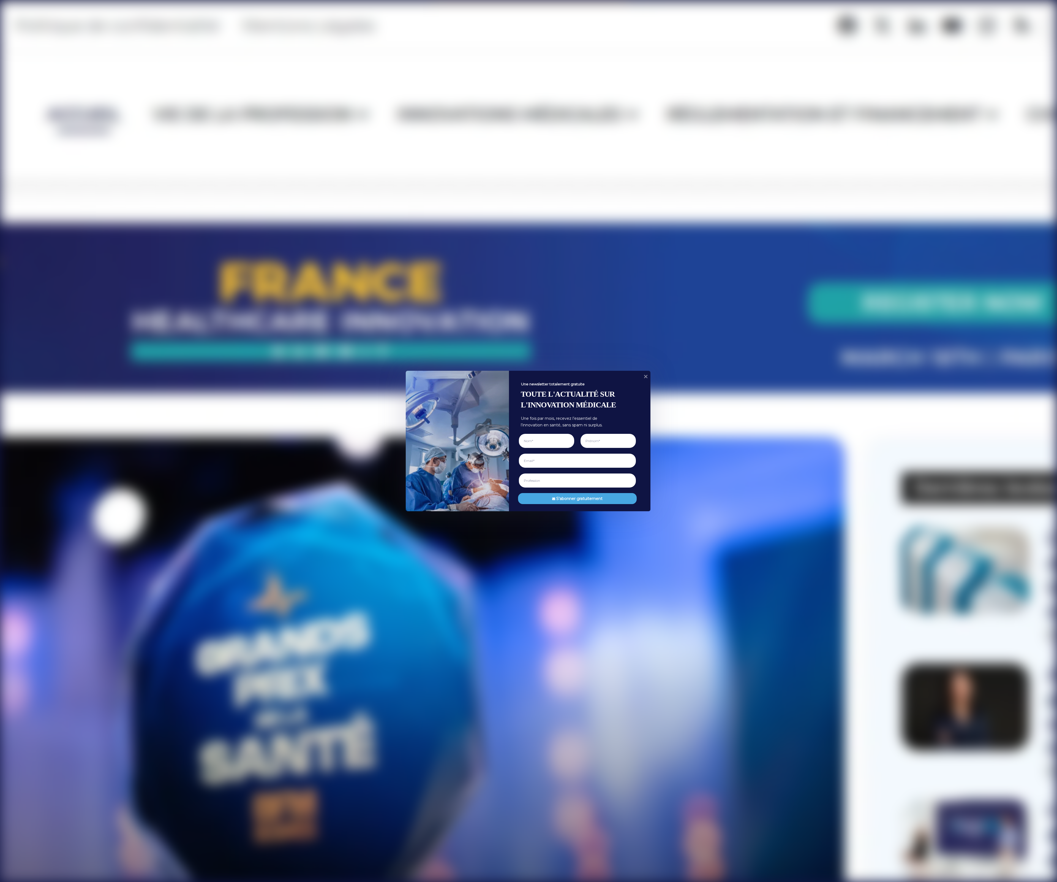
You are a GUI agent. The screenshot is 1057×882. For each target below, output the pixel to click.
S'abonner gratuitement (579, 498)
